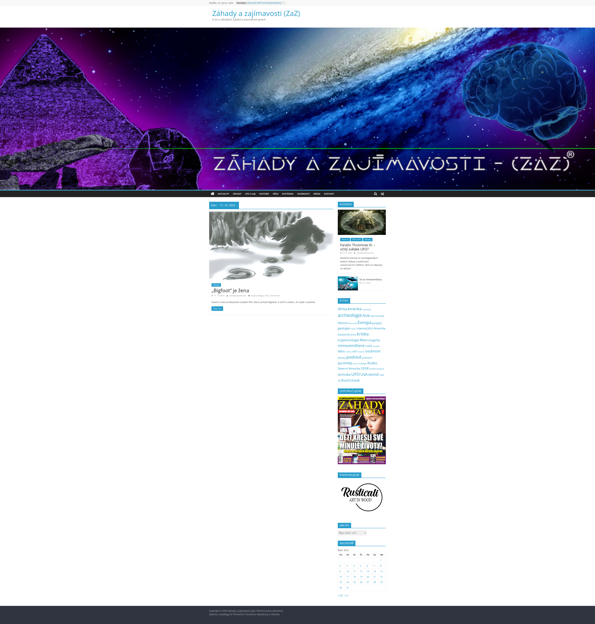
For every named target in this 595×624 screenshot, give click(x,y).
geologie (344, 328)
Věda (275, 193)
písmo (355, 363)
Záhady (237, 193)
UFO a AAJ (250, 193)
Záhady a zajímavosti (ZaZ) (256, 13)
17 (347, 576)
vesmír (373, 374)
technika (344, 374)
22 (381, 576)
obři (354, 351)
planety (342, 357)
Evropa (364, 322)
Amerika (354, 308)
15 (381, 571)
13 (368, 571)
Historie (264, 193)
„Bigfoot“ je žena (230, 290)
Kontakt (329, 193)
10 (347, 571)
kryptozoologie (257, 295)
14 (374, 571)
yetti (382, 374)
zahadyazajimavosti (238, 295)
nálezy (349, 351)
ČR (339, 380)
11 (354, 571)
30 (340, 587)
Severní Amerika (349, 368)
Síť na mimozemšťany (370, 279)
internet (362, 328)
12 (361, 571)
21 (374, 576)
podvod (353, 357)
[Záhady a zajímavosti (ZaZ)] (212, 194)
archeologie (350, 315)
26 (361, 582)
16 (340, 576)
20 (368, 576)
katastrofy (344, 334)
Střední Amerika (376, 368)
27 (368, 582)
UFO (355, 374)
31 (347, 587)
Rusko (372, 363)
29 (381, 582)
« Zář (340, 595)
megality (374, 340)
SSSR (365, 368)
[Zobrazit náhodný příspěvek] (382, 194)
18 (354, 576)
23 (340, 582)
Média (316, 193)
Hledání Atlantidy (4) (257, 2)
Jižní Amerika (377, 328)
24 (347, 582)
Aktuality (223, 193)
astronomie (377, 316)
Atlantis (343, 323)
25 (354, 582)
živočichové (275, 295)
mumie (376, 346)
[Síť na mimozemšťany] (348, 278)
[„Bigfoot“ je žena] (271, 213)
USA (267, 295)
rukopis (363, 363)
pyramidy (345, 363)
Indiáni (353, 329)
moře (368, 346)
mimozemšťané (351, 345)
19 (361, 576)
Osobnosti (303, 193)
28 (374, 582)
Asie (366, 315)
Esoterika (287, 193)
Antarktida (366, 309)
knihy (353, 334)
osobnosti (372, 351)
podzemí (367, 357)
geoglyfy (377, 323)
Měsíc (341, 351)
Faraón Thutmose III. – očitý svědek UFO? (357, 247)
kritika (363, 334)
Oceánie (361, 351)
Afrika (342, 308)
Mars (364, 340)
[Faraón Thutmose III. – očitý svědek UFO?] (362, 211)
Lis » (347, 595)
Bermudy (353, 323)
